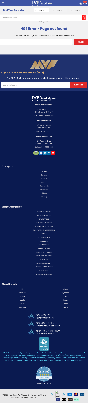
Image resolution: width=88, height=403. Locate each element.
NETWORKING (44, 245)
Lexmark (22, 293)
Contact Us (44, 186)
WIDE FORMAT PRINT (44, 256)
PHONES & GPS (44, 248)
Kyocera (65, 293)
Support (44, 182)
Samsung (22, 307)
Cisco (65, 289)
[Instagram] (49, 153)
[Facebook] (41, 153)
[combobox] (44, 17)
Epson (65, 300)
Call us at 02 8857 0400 (44, 115)
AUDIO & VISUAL (44, 237)
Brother (22, 296)
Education (44, 189)
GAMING (44, 234)
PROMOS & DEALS (44, 212)
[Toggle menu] (3, 3)
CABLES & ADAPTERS (44, 274)
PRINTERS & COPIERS (44, 223)
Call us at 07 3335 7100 (44, 131)
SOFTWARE (44, 259)
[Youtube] (53, 153)
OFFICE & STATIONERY (44, 267)
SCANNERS (44, 241)
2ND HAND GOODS (44, 215)
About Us (44, 178)
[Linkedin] (45, 153)
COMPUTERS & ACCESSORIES (44, 230)
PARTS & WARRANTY (44, 263)
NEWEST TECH (44, 219)
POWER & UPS (44, 270)
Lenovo (22, 304)
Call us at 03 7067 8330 (44, 147)
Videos (44, 193)
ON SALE (44, 171)
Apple (22, 300)
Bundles (44, 175)
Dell (65, 296)
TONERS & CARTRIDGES (44, 226)
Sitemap (44, 197)
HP (22, 289)
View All (65, 307)
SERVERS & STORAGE (44, 252)
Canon (65, 304)
